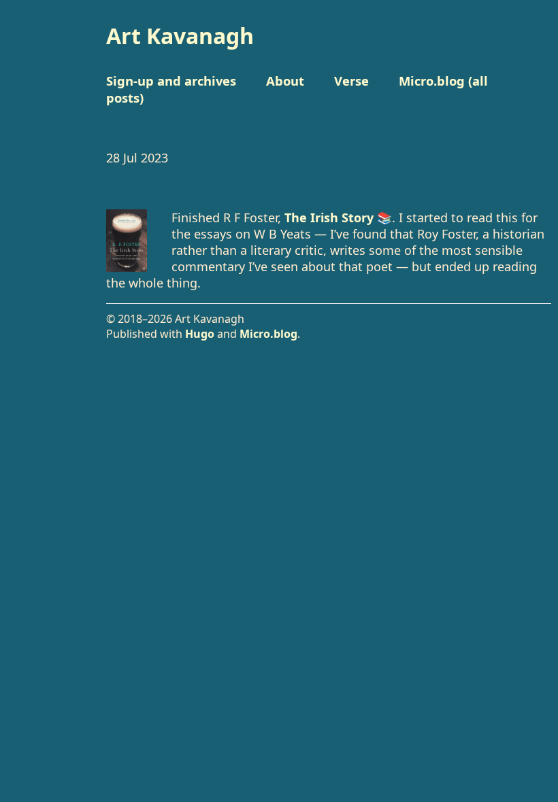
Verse (351, 80)
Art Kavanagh (180, 35)
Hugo (199, 333)
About (285, 80)
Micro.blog (268, 333)
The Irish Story (329, 217)
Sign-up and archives (171, 80)
